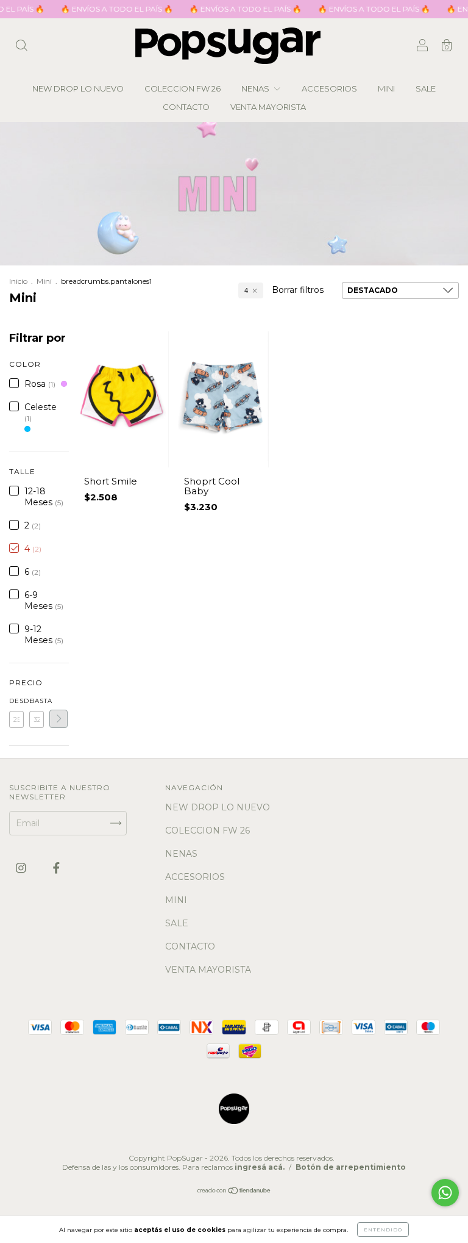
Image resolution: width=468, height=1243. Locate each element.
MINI (386, 88)
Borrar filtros (298, 289)
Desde (16, 701)
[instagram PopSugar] (22, 867)
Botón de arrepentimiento (351, 1167)
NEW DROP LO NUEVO (78, 88)
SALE (426, 88)
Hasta (36, 701)
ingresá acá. (260, 1167)
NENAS (256, 88)
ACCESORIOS (329, 88)
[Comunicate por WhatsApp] (445, 1192)
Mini (44, 281)
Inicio (18, 281)
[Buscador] (21, 46)
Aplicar (58, 719)
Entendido (383, 1230)
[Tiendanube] (234, 1191)
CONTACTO (186, 107)
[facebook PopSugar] (56, 867)
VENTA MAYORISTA (268, 107)
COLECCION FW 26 (182, 88)
